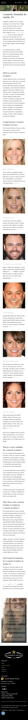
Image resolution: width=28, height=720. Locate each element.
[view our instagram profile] (6, 689)
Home (2, 663)
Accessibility (4, 710)
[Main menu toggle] (25, 2)
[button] (18, 2)
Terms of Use (12, 710)
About (2, 667)
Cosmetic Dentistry (5, 665)
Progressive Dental (14, 707)
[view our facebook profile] (2, 689)
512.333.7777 (13, 584)
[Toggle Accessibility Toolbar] (3, 713)
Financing (3, 669)
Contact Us (3, 671)
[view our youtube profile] (4, 689)
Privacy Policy (20, 710)
